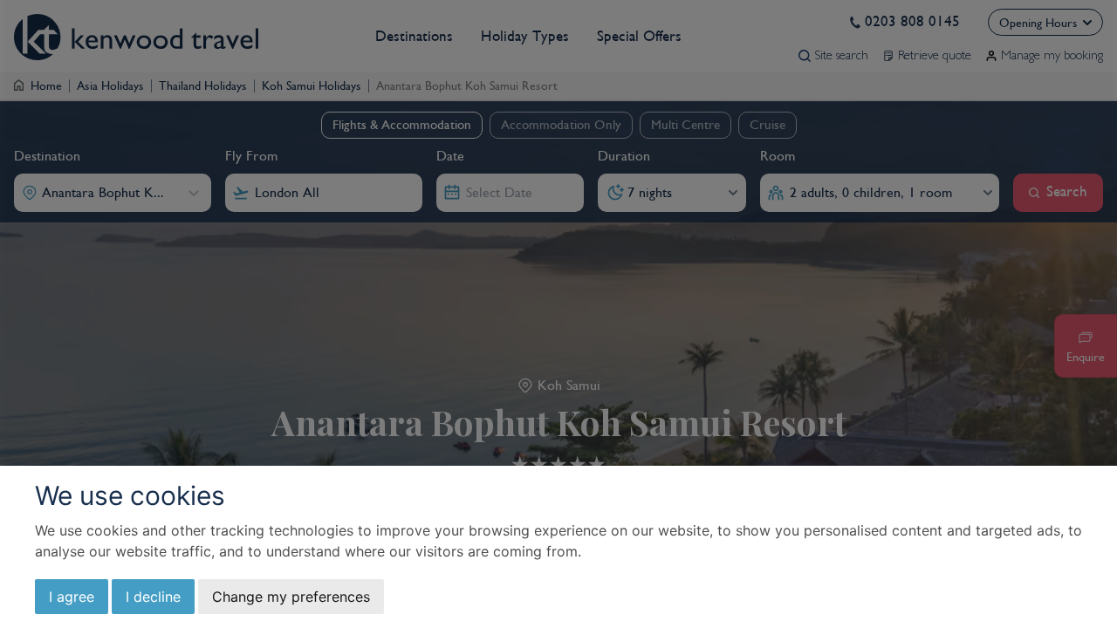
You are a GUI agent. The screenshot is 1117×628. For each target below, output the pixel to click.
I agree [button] (71, 596)
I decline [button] (153, 596)
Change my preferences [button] (291, 596)
